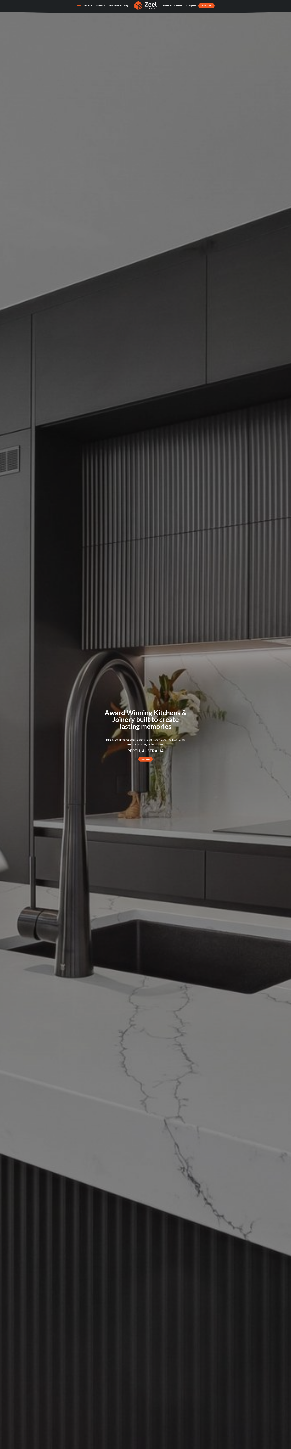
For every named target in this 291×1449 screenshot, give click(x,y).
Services (165, 5)
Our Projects (113, 5)
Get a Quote (190, 5)
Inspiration (100, 5)
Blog (126, 5)
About (87, 5)
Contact (178, 5)
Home (78, 5)
